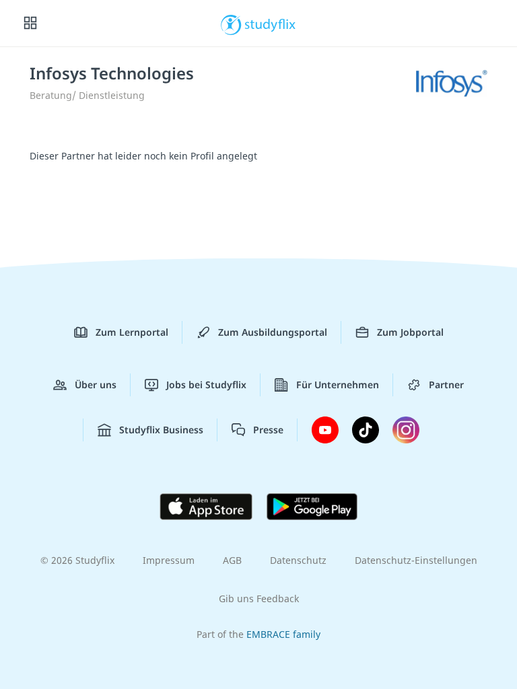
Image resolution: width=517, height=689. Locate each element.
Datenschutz (298, 560)
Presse (268, 429)
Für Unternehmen (337, 384)
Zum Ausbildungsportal (272, 332)
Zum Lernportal (132, 332)
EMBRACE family (283, 634)
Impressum (169, 560)
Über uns (95, 384)
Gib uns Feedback (259, 598)
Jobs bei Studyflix (206, 384)
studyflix (270, 23)
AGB (232, 560)
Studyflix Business (161, 429)
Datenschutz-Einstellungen (416, 560)
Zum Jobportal (410, 332)
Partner (446, 384)
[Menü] (30, 23)
